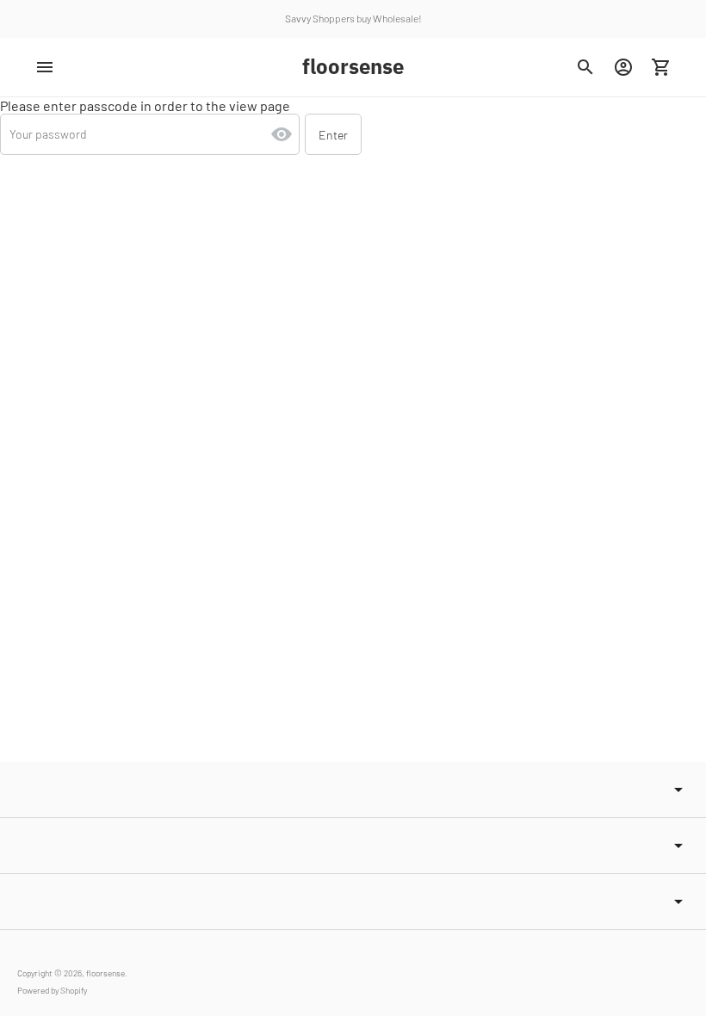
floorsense (105, 973)
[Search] (585, 67)
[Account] (623, 67)
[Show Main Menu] (45, 67)
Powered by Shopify (52, 990)
